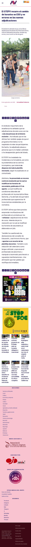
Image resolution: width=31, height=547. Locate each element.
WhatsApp (6, 513)
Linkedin (6, 505)
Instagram (6, 502)
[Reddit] (25, 118)
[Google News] (3, 118)
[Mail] (3, 507)
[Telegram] (15, 118)
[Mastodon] (18, 118)
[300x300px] (15, 301)
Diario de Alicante (6, 492)
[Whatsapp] (5, 118)
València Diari (5, 496)
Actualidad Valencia (23, 102)
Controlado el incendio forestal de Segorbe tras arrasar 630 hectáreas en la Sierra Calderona (25, 372)
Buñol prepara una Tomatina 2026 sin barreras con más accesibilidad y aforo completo (15, 372)
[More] (15, 121)
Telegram (6, 509)
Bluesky (6, 515)
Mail (5, 507)
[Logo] (13, 3)
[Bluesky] (20, 118)
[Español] (27, 2)
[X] (13, 118)
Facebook (6, 500)
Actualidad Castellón (7, 494)
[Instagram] (8, 118)
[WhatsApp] (3, 513)
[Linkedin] (23, 118)
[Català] (24, 2)
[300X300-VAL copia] (15, 321)
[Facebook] (10, 118)
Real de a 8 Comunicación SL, (6, 534)
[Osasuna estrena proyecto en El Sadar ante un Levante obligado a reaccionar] (15, 336)
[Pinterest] (28, 118)
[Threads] (3, 520)
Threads (6, 519)
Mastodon (6, 517)
